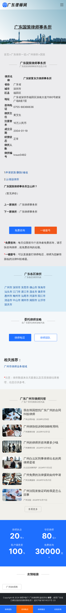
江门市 (17, 291)
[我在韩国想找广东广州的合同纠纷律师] (12, 414)
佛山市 (33, 287)
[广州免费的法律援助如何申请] (12, 479)
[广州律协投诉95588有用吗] (12, 431)
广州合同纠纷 (29, 419)
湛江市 (25, 291)
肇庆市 (41, 291)
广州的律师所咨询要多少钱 (41, 442)
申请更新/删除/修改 (17, 172)
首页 (6, 54)
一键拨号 (45, 230)
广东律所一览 (18, 54)
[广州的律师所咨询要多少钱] (12, 447)
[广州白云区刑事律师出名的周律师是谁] (12, 463)
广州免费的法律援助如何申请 (42, 474)
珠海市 (41, 287)
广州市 (8, 287)
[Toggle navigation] (61, 5)
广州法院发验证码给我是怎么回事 (42, 492)
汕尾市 (25, 295)
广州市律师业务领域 (15, 366)
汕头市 (8, 291)
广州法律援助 (29, 480)
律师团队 (45, 337)
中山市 (17, 300)
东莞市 (25, 287)
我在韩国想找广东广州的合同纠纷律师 (42, 412)
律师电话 (20, 337)
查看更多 (33, 509)
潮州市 (25, 300)
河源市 (33, 295)
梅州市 (17, 295)
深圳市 (17, 287)
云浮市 (41, 300)
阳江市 (41, 295)
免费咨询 (20, 230)
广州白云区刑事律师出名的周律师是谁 (42, 460)
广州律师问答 (29, 432)
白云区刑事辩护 (30, 467)
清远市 (8, 300)
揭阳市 (33, 300)
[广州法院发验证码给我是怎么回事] (12, 495)
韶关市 (8, 304)
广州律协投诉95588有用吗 (41, 426)
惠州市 (8, 295)
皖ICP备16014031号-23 (45, 600)
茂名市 (33, 291)
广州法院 (27, 500)
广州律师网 (12, 586)
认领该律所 (12, 179)
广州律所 (33, 54)
